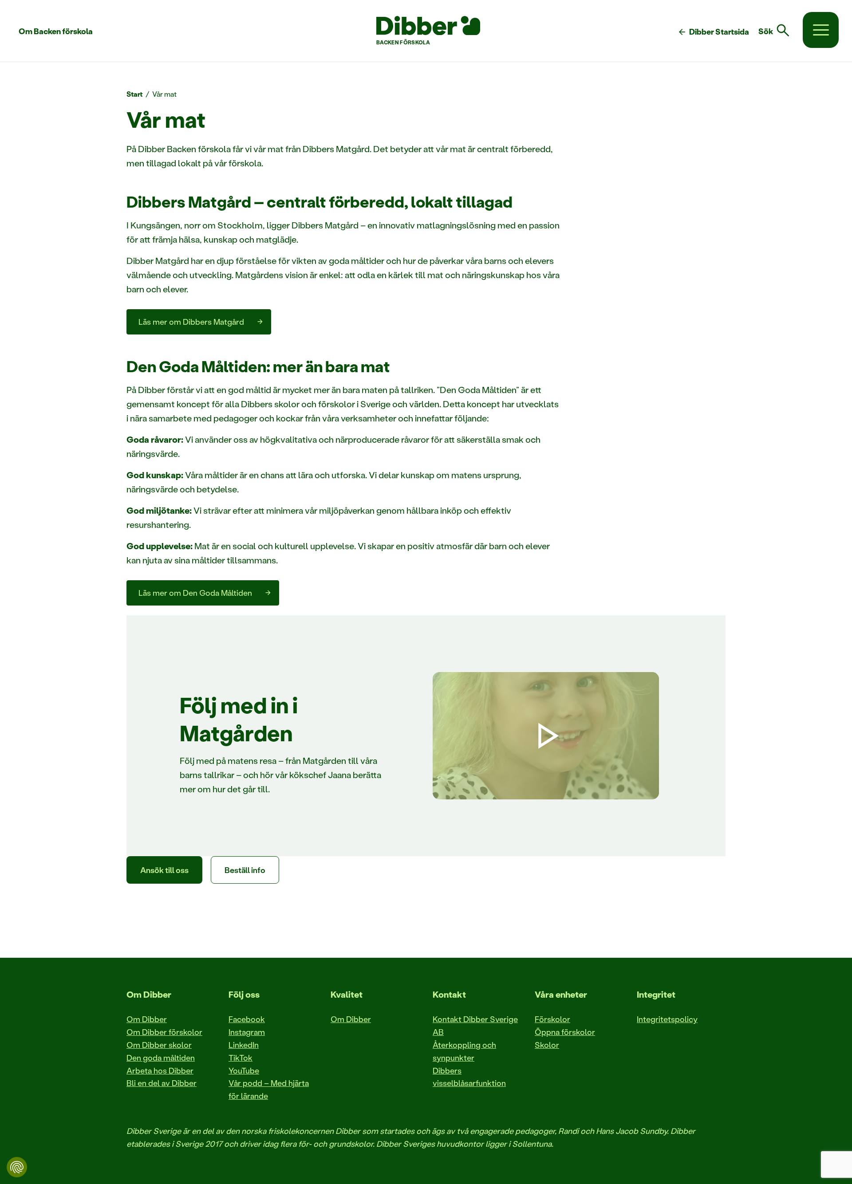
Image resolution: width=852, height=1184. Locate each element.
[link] (779, 30)
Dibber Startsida (713, 32)
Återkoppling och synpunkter (464, 1051)
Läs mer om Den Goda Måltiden (195, 592)
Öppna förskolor (565, 1032)
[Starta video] (546, 736)
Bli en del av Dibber (161, 1083)
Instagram (247, 1032)
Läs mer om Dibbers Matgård (191, 321)
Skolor (547, 1044)
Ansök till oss (164, 870)
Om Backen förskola (56, 31)
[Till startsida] (428, 25)
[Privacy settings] (17, 1167)
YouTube (244, 1070)
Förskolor (552, 1019)
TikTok (240, 1057)
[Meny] (821, 30)
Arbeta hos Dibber (159, 1070)
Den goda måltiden (160, 1057)
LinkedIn (244, 1044)
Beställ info (245, 870)
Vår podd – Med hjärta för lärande (269, 1089)
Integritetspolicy (667, 1019)
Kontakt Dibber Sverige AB (475, 1025)
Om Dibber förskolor (164, 1032)
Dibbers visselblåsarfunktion (469, 1077)
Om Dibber (146, 1019)
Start (134, 93)
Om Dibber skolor (159, 1044)
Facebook (247, 1019)
